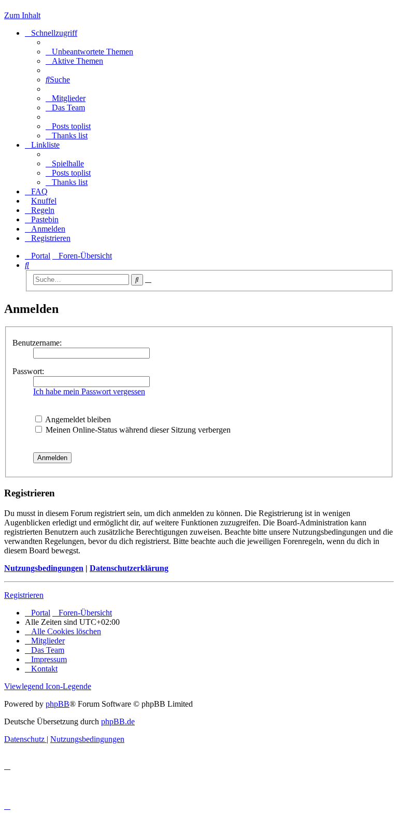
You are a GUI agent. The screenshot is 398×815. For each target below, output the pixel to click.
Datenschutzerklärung (129, 568)
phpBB (57, 703)
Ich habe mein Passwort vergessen (89, 391)
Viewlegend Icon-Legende (47, 686)
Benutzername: (37, 342)
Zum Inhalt (22, 15)
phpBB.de (118, 721)
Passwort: (28, 371)
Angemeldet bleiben (77, 419)
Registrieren (24, 595)
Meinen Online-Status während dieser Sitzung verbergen (137, 429)
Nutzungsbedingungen (43, 568)
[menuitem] (89, 51)
